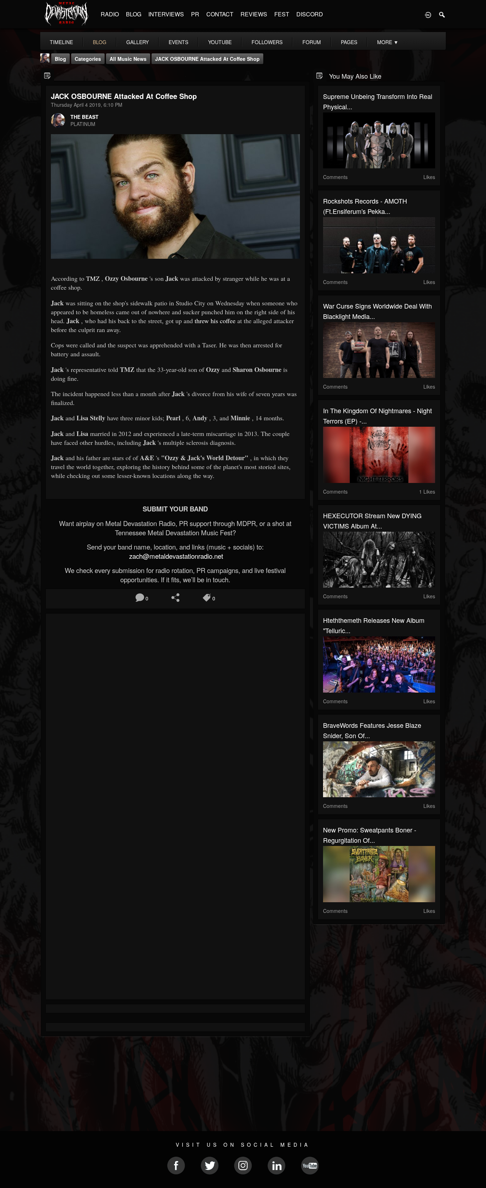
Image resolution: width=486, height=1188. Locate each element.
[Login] (428, 14)
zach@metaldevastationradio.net (175, 556)
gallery (137, 42)
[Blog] (47, 75)
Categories (88, 58)
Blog (60, 58)
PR (195, 14)
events (178, 42)
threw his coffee (215, 320)
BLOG (133, 14)
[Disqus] (175, 714)
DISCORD (309, 14)
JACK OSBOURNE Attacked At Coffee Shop (207, 58)
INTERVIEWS (166, 14)
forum (311, 42)
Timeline (61, 42)
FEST (281, 14)
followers (267, 42)
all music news (128, 58)
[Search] (442, 14)
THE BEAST (84, 116)
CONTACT (219, 14)
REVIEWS (254, 14)
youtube (220, 42)
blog (99, 42)
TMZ (93, 278)
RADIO (110, 14)
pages (349, 42)
